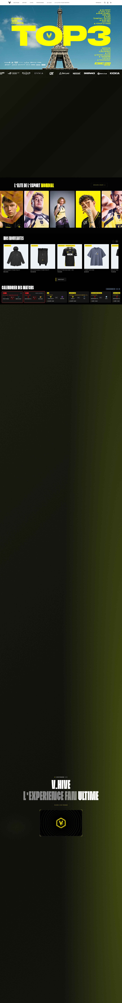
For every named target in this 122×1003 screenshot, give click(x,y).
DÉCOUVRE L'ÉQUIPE (98, 184)
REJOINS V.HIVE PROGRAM (61, 805)
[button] (104, 2)
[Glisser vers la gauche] (113, 241)
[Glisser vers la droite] (116, 241)
